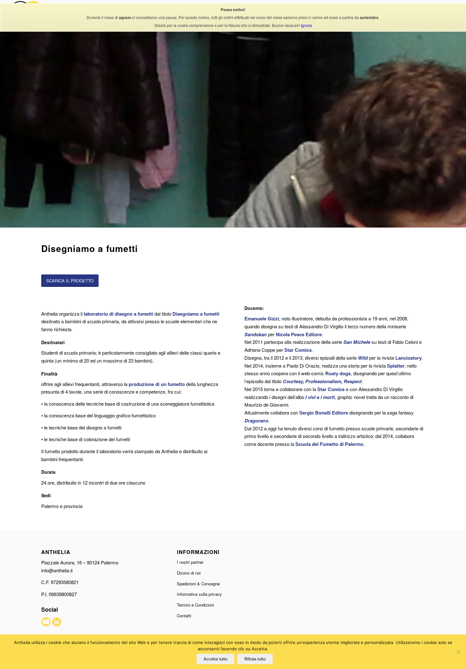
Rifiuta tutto (255, 659)
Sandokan (255, 334)
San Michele (356, 341)
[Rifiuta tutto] (458, 652)
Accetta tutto (215, 659)
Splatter (396, 365)
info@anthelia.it (57, 570)
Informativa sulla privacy (199, 594)
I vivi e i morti (320, 397)
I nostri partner (190, 562)
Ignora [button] (306, 25)
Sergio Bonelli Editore (323, 412)
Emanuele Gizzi (261, 318)
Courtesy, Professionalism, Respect (322, 381)
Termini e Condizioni (195, 605)
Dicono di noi (189, 573)
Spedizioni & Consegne (198, 584)
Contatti (184, 616)
